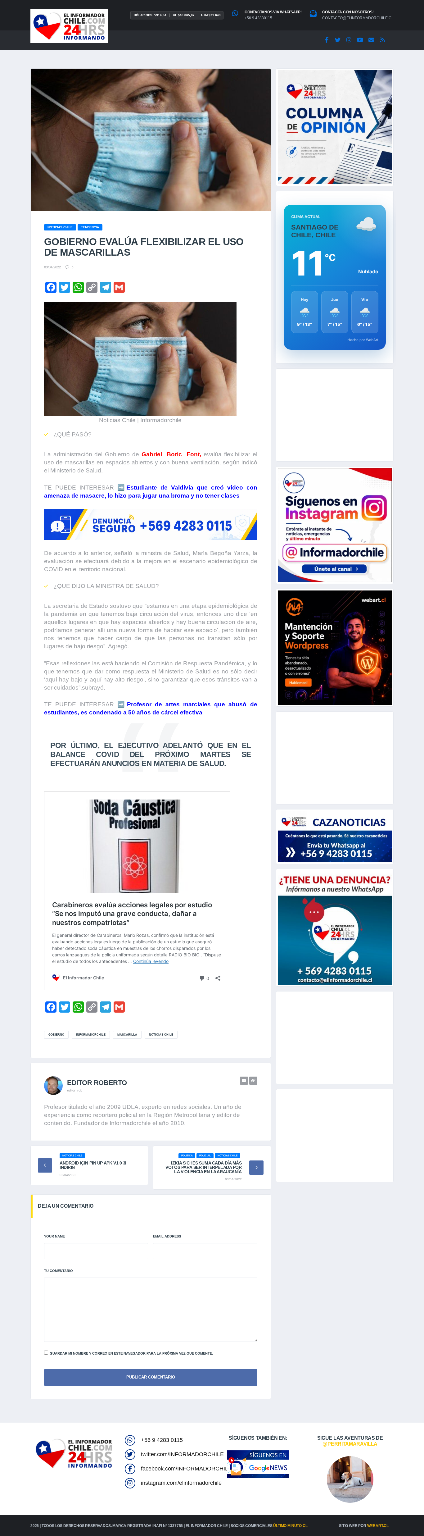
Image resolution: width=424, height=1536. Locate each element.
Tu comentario (58, 1271)
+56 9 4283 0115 (162, 1440)
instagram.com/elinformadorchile (181, 1483)
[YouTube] (360, 40)
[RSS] (382, 40)
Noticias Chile (161, 1034)
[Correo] (371, 40)
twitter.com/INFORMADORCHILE (182, 1454)
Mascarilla (127, 1034)
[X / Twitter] (337, 40)
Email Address (167, 1236)
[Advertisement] (335, 415)
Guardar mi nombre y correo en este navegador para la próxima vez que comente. (131, 1353)
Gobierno (56, 1034)
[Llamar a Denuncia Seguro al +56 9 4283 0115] (150, 524)
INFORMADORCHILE (91, 1034)
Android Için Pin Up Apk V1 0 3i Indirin (93, 1165)
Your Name (54, 1236)
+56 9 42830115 (258, 18)
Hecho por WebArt (362, 340)
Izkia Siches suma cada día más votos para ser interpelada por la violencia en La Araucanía (203, 1167)
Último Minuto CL (290, 1526)
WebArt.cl (378, 1526)
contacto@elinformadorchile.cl (358, 18)
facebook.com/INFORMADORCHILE (186, 1468)
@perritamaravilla (350, 1444)
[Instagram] (349, 40)
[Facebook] (326, 40)
